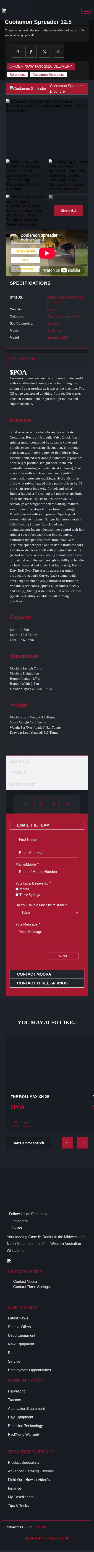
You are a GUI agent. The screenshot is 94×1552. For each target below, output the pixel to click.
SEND (63, 956)
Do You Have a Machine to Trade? (41, 905)
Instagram (19, 1221)
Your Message (26, 924)
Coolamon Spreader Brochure (66, 88)
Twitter (16, 1228)
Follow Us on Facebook (27, 1214)
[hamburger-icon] (86, 10)
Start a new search (28, 1143)
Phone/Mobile (26, 864)
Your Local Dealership (32, 883)
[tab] (47, 359)
